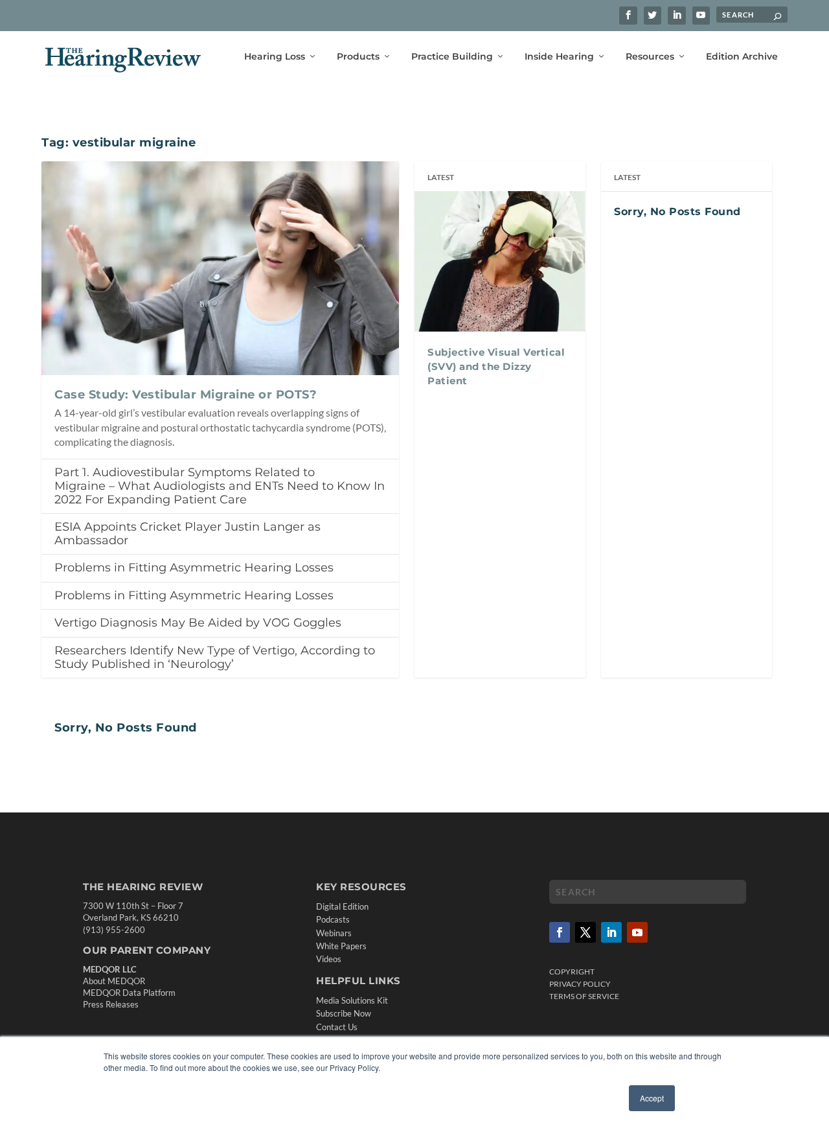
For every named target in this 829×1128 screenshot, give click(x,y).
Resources (650, 56)
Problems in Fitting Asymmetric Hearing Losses (194, 567)
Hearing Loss (274, 56)
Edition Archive (742, 56)
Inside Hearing (559, 56)
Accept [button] (652, 1097)
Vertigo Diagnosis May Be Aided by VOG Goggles (197, 623)
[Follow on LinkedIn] (611, 932)
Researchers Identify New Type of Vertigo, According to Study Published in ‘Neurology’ (214, 657)
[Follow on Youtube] (637, 932)
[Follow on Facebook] (559, 932)
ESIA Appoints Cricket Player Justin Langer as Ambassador (187, 533)
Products (358, 56)
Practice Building (452, 56)
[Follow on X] (585, 932)
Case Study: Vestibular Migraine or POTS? (185, 394)
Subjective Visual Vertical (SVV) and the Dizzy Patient (496, 366)
